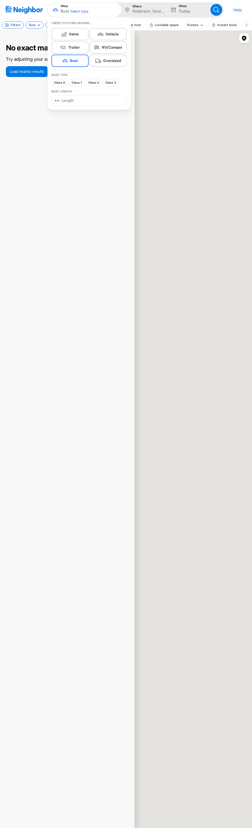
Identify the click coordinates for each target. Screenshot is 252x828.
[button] (84, 10)
